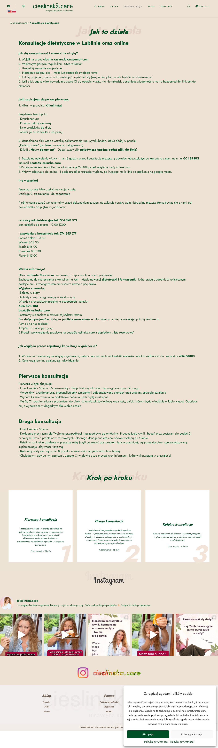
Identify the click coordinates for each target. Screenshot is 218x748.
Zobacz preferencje (192, 734)
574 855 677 (68, 233)
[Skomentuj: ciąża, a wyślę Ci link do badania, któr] (21, 635)
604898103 (187, 356)
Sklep (114, 6)
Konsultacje (133, 6)
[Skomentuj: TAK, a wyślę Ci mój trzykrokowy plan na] (153, 635)
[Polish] (14, 11)
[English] (9, 11)
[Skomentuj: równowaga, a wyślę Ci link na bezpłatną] (65, 635)
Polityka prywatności (156, 742)
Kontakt (167, 6)
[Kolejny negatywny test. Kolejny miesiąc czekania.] (197, 635)
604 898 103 (68, 220)
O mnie (100, 6)
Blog (151, 6)
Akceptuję (147, 734)
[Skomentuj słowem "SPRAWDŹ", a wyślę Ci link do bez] (109, 635)
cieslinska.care (18, 23)
